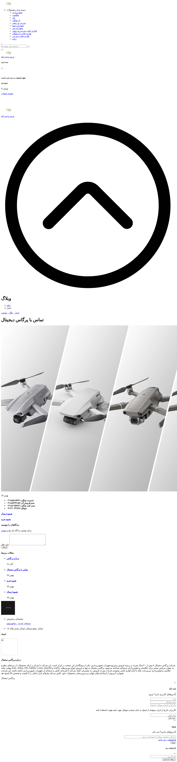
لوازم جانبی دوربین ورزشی (24, 31)
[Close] (2, 68)
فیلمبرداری (17, 12)
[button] (2, 49)
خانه (9, 305)
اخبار (17, 313)
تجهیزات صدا (18, 25)
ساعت (4, 313)
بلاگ (11, 313)
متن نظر (5, 544)
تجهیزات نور (17, 28)
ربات (14, 39)
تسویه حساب (7, 93)
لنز (13, 18)
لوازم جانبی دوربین (20, 36)
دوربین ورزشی (19, 23)
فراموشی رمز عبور (167, 739)
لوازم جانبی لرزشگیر (21, 33)
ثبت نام (172, 718)
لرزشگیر (16, 20)
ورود (173, 742)
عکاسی (15, 15)
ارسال (4, 547)
